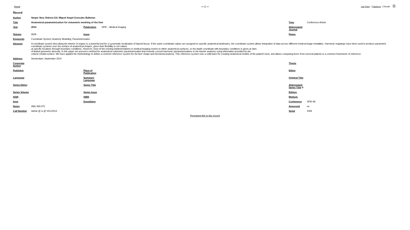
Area (15, 101)
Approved (294, 106)
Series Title (89, 85)
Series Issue (90, 92)
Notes (16, 106)
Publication (89, 27)
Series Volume (21, 92)
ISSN (15, 97)
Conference (295, 101)
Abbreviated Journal (295, 28)
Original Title (296, 77)
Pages (292, 34)
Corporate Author (18, 64)
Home (17, 6)
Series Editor (20, 85)
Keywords (18, 39)
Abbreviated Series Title (295, 86)
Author (17, 17)
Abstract (18, 43)
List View (365, 6)
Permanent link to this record (205, 115)
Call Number (20, 111)
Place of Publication (89, 71)
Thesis (292, 63)
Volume (17, 34)
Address (17, 58)
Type (291, 22)
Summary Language (89, 79)
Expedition (89, 101)
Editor (292, 70)
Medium (293, 97)
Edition (293, 92)
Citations (376, 6)
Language (18, 77)
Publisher (18, 70)
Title (15, 22)
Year (15, 27)
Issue (86, 34)
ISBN (86, 97)
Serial (292, 111)
